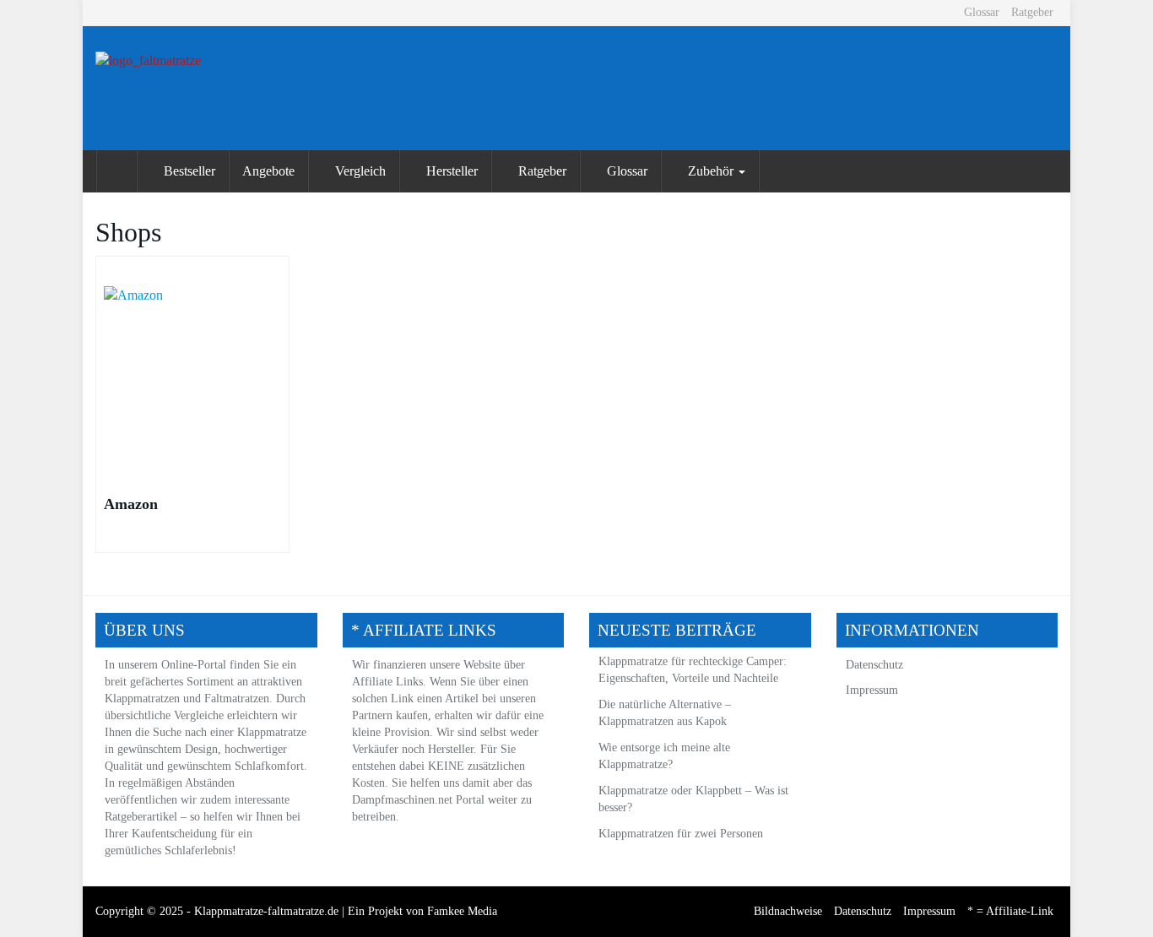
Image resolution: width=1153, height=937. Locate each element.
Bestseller (187, 171)
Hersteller (450, 171)
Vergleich (359, 171)
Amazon (131, 504)
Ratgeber (1032, 12)
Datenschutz (874, 664)
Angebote (268, 171)
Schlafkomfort (269, 766)
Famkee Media (462, 911)
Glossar (981, 12)
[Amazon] (192, 374)
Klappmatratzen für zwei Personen (680, 833)
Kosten (368, 783)
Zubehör (711, 171)
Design (201, 749)
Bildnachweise (788, 911)
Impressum (872, 690)
